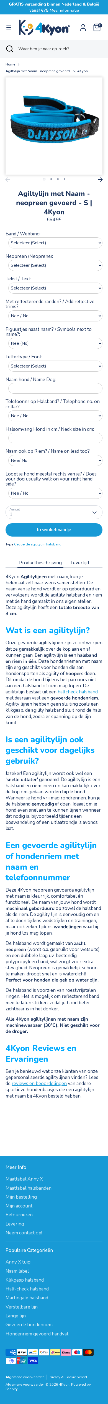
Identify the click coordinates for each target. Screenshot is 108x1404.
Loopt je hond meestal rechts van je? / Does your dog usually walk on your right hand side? (51, 479)
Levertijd (80, 563)
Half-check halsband (27, 1289)
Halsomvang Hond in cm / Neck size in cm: (50, 429)
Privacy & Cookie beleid (68, 1377)
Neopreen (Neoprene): (29, 256)
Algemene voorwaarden (25, 1377)
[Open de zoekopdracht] (9, 49)
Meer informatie (64, 10)
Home (10, 64)
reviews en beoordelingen (39, 1083)
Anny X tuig (18, 1262)
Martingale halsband (27, 1298)
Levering (15, 1224)
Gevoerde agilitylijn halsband (37, 544)
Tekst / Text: (18, 279)
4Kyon (64, 1384)
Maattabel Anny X (24, 1179)
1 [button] (44, 179)
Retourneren (19, 1215)
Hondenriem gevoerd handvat (37, 1334)
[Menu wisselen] (8, 27)
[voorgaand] (7, 179)
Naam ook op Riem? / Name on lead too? (48, 451)
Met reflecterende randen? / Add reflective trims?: (50, 304)
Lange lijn (16, 1316)
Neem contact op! (24, 1233)
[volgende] (100, 179)
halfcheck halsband (78, 692)
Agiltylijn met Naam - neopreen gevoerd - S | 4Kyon (47, 71)
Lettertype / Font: (24, 357)
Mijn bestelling (21, 1197)
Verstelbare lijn (22, 1307)
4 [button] (64, 179)
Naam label (17, 1271)
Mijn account (19, 1206)
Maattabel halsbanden (29, 1188)
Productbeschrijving (40, 563)
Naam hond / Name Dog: (31, 379)
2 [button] (51, 179)
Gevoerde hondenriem (29, 1325)
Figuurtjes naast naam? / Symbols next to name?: (49, 332)
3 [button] (58, 179)
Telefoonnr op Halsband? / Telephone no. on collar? (53, 404)
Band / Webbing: (23, 234)
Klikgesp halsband (25, 1280)
